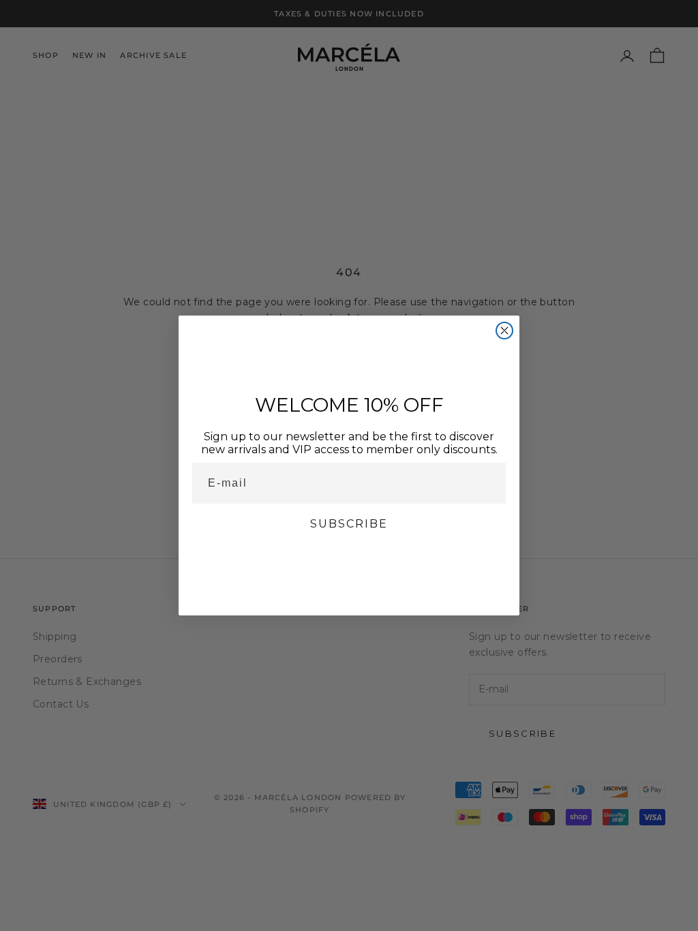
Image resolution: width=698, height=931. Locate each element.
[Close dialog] (504, 330)
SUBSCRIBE (349, 523)
